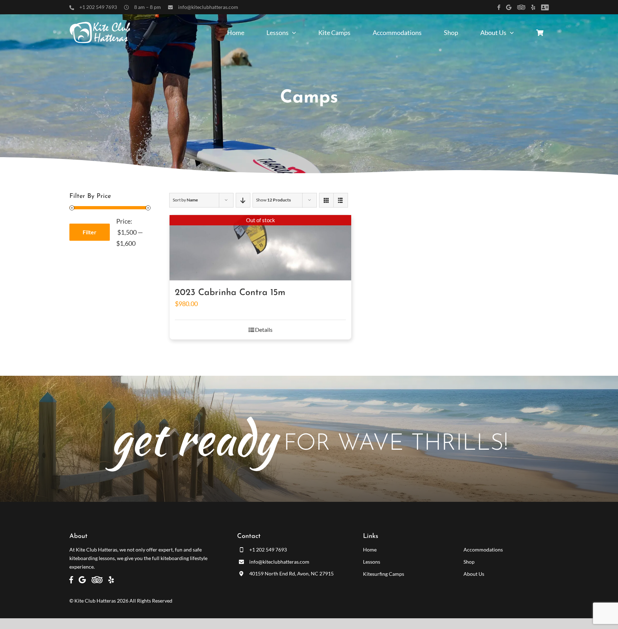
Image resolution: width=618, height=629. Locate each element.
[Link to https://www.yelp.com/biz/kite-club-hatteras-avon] (533, 7)
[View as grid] (326, 200)
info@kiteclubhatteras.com (208, 7)
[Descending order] (243, 200)
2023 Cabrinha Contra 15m (230, 292)
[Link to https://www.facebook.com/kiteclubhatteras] (498, 7)
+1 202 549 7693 (98, 7)
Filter (90, 232)
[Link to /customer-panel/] (545, 7)
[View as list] (341, 200)
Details (264, 329)
